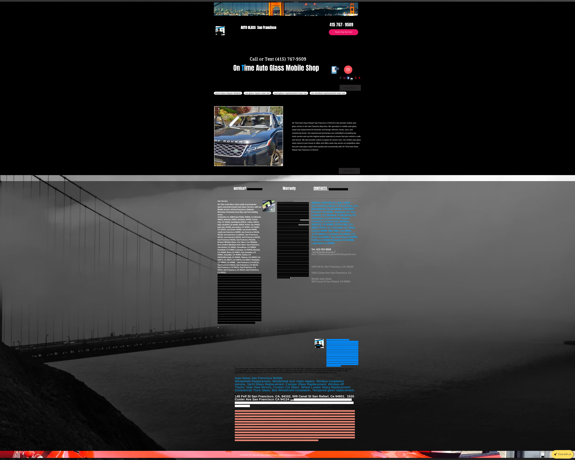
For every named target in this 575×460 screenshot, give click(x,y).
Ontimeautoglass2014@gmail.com (336, 254)
